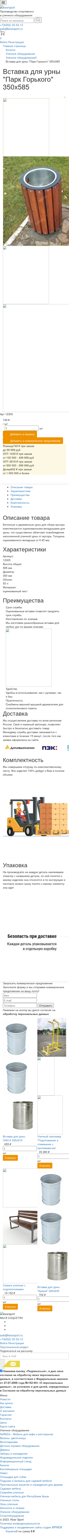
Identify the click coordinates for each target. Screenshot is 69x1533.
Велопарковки (9, 1442)
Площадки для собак (13, 1477)
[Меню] (3, 2)
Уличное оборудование (14, 1512)
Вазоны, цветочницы (13, 1438)
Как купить (6, 1403)
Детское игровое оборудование (19, 1446)
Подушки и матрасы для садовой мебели (26, 1481)
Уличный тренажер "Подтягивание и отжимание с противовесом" (49, 1142)
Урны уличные (9, 1504)
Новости (5, 1399)
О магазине (7, 1411)
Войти (4, 42)
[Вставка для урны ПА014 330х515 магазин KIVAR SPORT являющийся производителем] (22, 1075)
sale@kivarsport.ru (11, 29)
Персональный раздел (14, 1347)
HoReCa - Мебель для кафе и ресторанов (26, 1434)
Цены (3, 1422)
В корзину (10, 1157)
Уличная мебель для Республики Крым (24, 1496)
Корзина (11, 1531)
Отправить (45, 1005)
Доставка (5, 1407)
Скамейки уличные (12, 1492)
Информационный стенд (15, 1461)
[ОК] (2, 1364)
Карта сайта (7, 1426)
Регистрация (16, 42)
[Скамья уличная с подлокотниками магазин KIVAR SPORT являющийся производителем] (29, 1225)
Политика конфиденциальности (20, 1523)
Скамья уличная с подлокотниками (14, 1287)
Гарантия (6, 1415)
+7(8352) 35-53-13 (11, 25)
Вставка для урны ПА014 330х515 (14, 1138)
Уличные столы (9, 1500)
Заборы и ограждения (14, 1453)
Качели (4, 1465)
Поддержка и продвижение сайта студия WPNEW (31, 1527)
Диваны (5, 1449)
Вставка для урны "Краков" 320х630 (48, 1289)
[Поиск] (38, 20)
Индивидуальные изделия (16, 1457)
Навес (4, 1473)
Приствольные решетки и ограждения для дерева (31, 1484)
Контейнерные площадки (16, 1469)
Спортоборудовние (12, 1515)
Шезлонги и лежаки (12, 1508)
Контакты (6, 1418)
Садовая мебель (10, 1488)
